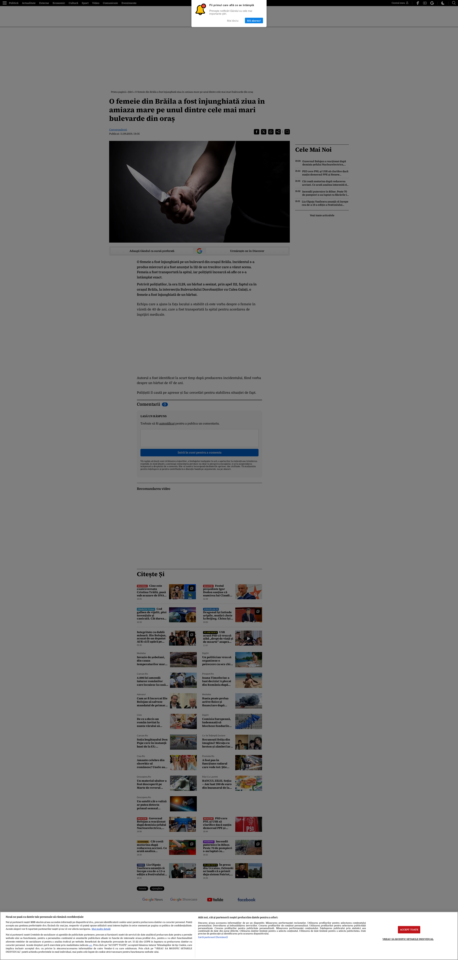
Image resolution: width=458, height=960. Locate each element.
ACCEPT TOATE (409, 929)
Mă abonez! (254, 20)
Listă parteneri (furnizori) (213, 937)
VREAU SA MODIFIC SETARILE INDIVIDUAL (408, 939)
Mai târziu (232, 20)
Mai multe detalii (101, 929)
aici (90, 945)
